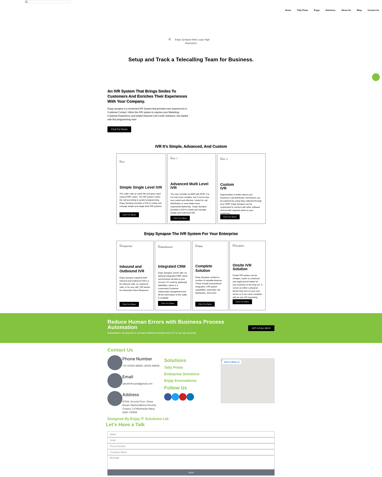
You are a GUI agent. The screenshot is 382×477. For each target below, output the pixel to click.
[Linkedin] (190, 397)
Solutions (330, 10)
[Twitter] (175, 397)
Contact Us (373, 10)
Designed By (118, 419)
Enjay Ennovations (180, 381)
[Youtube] (183, 397)
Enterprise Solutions (181, 374)
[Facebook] (168, 397)
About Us (346, 10)
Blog (359, 10)
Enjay (317, 10)
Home (288, 10)
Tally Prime (302, 10)
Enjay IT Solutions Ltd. (149, 419)
